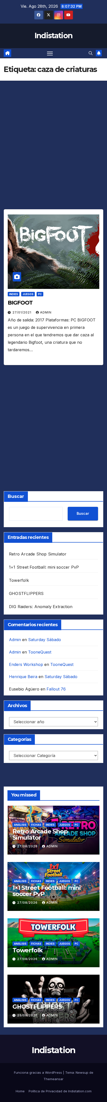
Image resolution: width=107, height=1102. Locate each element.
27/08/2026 (28, 846)
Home (20, 1091)
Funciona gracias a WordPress (38, 1072)
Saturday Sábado (44, 639)
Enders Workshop (26, 664)
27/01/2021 (22, 312)
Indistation (53, 35)
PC (40, 294)
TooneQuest (39, 652)
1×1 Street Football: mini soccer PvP (44, 567)
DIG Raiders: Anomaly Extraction (40, 606)
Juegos (28, 294)
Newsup (82, 1072)
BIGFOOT (20, 302)
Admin (46, 312)
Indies (13, 294)
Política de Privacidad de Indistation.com (60, 1091)
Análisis (20, 824)
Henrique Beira (23, 676)
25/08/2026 (28, 1015)
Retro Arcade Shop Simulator (37, 553)
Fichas (36, 824)
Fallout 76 (56, 689)
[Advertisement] (53, 154)
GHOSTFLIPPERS (26, 593)
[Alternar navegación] (50, 53)
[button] (91, 53)
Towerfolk (19, 580)
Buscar (16, 496)
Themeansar (53, 1079)
